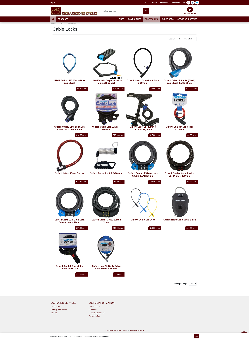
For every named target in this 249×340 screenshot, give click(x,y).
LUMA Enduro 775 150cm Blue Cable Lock (69, 81)
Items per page (180, 284)
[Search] (146, 11)
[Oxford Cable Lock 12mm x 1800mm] (106, 109)
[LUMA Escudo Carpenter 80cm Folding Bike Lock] (106, 62)
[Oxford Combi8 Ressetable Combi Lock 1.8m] (69, 248)
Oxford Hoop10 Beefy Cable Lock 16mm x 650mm (106, 267)
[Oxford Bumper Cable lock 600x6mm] (179, 109)
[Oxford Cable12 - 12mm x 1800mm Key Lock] (142, 109)
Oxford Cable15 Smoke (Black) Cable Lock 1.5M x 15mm (179, 81)
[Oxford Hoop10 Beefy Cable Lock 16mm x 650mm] (106, 248)
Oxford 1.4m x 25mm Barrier (69, 173)
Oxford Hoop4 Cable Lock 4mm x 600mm (143, 81)
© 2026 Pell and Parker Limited (116, 330)
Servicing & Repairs (187, 19)
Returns (54, 313)
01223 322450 (152, 3)
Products (63, 19)
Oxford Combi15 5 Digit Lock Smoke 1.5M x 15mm (143, 174)
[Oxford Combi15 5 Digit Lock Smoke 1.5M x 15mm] (142, 155)
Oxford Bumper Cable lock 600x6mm (179, 128)
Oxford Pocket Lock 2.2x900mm (106, 173)
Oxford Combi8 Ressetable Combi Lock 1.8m (69, 267)
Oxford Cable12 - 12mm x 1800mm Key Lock (143, 128)
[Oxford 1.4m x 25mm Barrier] (69, 155)
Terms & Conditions (97, 313)
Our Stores (168, 19)
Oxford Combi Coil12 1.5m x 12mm (106, 221)
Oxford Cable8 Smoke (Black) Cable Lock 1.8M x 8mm (69, 128)
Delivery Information (59, 310)
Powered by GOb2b (137, 330)
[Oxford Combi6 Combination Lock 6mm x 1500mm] (179, 155)
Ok (196, 336)
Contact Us (55, 306)
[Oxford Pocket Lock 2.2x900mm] (106, 155)
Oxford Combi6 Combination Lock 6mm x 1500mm (179, 174)
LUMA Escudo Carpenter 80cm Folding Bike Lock (106, 81)
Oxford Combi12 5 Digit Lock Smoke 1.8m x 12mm (69, 221)
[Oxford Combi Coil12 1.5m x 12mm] (106, 202)
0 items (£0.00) (190, 14)
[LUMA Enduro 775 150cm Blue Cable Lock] (69, 62)
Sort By (172, 39)
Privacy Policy (94, 316)
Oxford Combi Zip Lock (143, 220)
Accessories (151, 19)
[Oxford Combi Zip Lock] (142, 202)
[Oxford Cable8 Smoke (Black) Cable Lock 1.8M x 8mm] (69, 109)
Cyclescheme (94, 306)
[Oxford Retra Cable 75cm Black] (179, 202)
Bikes (121, 19)
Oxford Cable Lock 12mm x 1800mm (106, 128)
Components (134, 19)
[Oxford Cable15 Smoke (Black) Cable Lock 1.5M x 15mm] (179, 62)
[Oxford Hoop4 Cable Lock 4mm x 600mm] (142, 62)
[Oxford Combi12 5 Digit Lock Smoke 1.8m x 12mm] (69, 202)
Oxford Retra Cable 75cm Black (179, 220)
